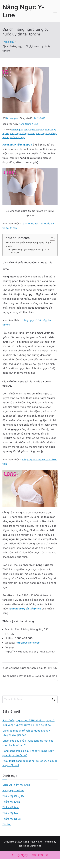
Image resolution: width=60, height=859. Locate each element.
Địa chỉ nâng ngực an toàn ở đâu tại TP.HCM (30, 667)
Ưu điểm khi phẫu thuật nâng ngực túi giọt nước (29, 244)
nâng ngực (16, 129)
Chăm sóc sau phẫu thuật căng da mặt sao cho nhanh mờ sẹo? (27, 743)
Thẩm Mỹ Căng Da (13, 796)
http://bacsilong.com (28, 642)
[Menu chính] (55, 11)
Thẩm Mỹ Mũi (10, 813)
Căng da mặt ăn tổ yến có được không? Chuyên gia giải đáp (26, 733)
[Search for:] (30, 699)
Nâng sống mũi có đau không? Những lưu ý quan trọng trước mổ (28, 753)
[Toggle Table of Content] (50, 238)
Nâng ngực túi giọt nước (17, 144)
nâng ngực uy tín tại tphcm (25, 608)
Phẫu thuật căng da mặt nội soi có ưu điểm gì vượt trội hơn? (29, 763)
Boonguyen (12, 118)
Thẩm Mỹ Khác (11, 801)
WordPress (35, 845)
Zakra (22, 845)
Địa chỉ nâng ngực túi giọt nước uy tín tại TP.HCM (30, 251)
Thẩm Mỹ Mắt (10, 807)
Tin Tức (6, 824)
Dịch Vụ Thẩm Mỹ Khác (16, 784)
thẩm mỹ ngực (17, 137)
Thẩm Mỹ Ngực (11, 818)
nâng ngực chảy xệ (34, 129)
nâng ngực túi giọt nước (22, 133)
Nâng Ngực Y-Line (28, 124)
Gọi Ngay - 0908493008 (32, 855)
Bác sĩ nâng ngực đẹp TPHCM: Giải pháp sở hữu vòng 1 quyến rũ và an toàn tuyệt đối (28, 722)
